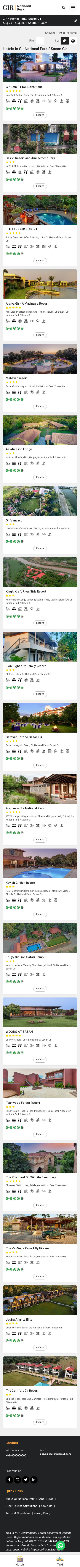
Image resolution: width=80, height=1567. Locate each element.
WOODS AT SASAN (19, 1031)
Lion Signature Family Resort (26, 666)
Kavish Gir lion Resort (20, 883)
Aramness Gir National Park (25, 808)
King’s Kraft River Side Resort (26, 591)
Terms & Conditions (18, 1513)
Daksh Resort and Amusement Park (30, 158)
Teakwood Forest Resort (23, 1103)
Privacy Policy (42, 1513)
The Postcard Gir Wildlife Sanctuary (31, 1177)
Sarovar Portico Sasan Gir (24, 737)
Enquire (40, 115)
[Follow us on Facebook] (9, 1480)
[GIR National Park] (17, 7)
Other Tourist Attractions (21, 1506)
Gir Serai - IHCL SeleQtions (24, 87)
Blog (50, 1499)
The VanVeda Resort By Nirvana (27, 1248)
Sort (57, 40)
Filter (32, 40)
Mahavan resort (17, 378)
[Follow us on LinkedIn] (34, 1480)
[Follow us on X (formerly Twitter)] (25, 1480)
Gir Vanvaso (14, 520)
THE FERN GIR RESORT (21, 229)
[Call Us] (63, 7)
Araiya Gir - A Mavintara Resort (27, 303)
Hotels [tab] (20, 1564)
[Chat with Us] (60, 1545)
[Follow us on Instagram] (17, 1480)
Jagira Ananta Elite (19, 1319)
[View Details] (40, 67)
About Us (46, 1506)
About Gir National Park (20, 1499)
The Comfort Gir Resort (22, 1390)
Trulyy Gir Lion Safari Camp (25, 957)
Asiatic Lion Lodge (19, 449)
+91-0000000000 (16, 1455)
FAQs (41, 1499)
